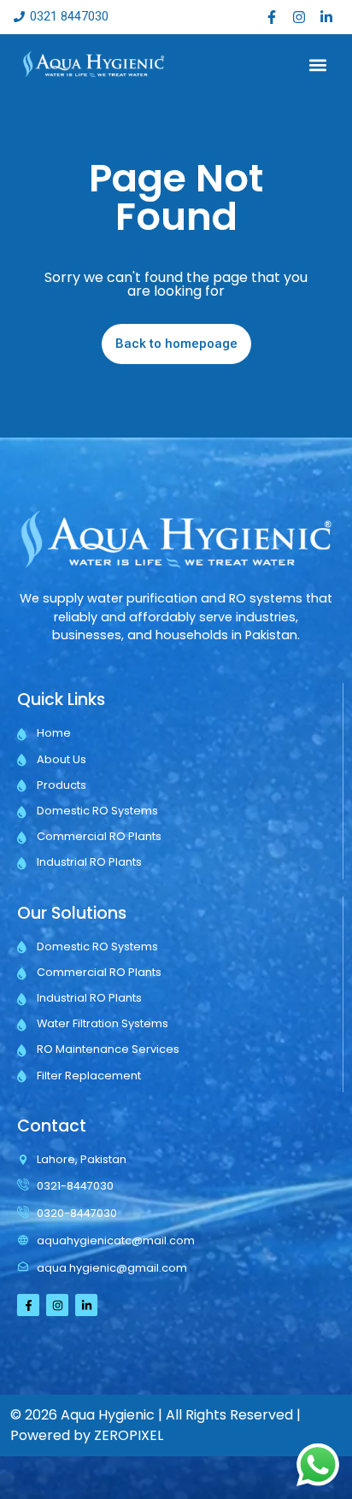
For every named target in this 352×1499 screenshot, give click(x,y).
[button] (318, 64)
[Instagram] (299, 17)
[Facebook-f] (271, 17)
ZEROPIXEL (128, 1435)
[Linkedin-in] (326, 17)
